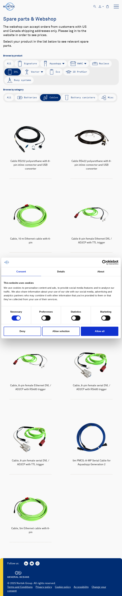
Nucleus (104, 63)
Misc (111, 97)
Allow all (100, 331)
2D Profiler (80, 71)
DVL (16, 71)
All (9, 63)
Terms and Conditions (20, 587)
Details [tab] (61, 271)
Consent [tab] (21, 271)
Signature (30, 63)
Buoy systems (22, 80)
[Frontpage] (9, 7)
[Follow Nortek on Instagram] (37, 563)
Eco (58, 71)
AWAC (80, 63)
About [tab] (100, 271)
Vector (35, 71)
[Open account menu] (101, 6)
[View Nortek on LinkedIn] (26, 563)
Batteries (30, 97)
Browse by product (12, 56)
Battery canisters (83, 97)
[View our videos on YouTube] (32, 563)
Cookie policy (63, 587)
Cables (54, 97)
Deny (22, 331)
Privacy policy (44, 587)
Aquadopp (55, 63)
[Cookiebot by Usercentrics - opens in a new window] (104, 262)
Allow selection (61, 331)
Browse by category (13, 90)
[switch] (46, 318)
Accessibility (81, 587)
